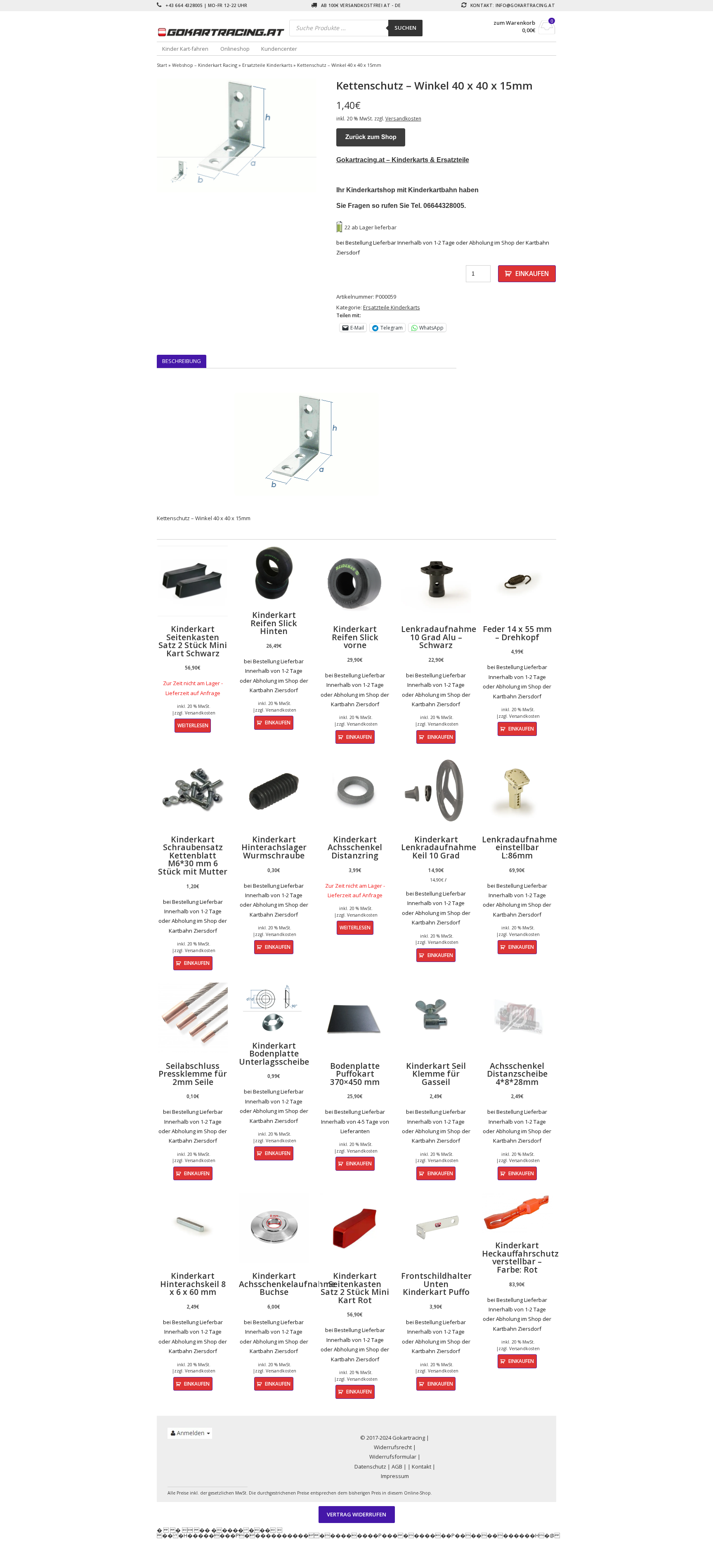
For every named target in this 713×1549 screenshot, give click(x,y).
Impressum (395, 1476)
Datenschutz (370, 1466)
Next (329, 135)
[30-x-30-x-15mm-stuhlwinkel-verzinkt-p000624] (236, 135)
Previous (144, 135)
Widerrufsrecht (393, 1447)
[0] (547, 31)
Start (162, 65)
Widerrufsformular (392, 1456)
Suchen (405, 27)
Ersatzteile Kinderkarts (267, 65)
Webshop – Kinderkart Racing (204, 65)
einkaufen (532, 273)
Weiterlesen (192, 725)
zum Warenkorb (514, 23)
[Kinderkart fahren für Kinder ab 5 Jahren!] (223, 32)
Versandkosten (403, 118)
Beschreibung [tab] (181, 361)
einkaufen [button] (277, 722)
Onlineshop (235, 48)
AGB (397, 1466)
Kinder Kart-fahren (185, 48)
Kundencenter (279, 48)
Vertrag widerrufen (356, 1514)
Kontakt (421, 1466)
